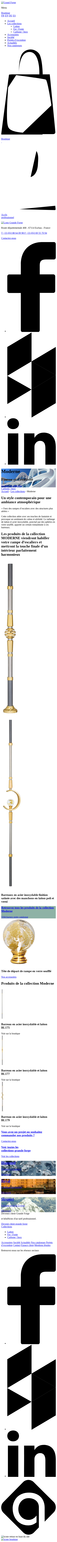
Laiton (16, 26)
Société (10, 37)
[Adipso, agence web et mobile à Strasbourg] (28, 1534)
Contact (17, 1245)
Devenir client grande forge (14, 1224)
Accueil (11, 21)
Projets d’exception (16, 40)
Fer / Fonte (18, 29)
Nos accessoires (8, 977)
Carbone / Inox (20, 32)
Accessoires (13, 34)
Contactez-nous (8, 238)
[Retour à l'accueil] (8, 2)
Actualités (12, 42)
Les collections (14, 23)
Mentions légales (42, 1245)
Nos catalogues (14, 45)
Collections (6, 1226)
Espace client (27, 1245)
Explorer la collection (11, 486)
